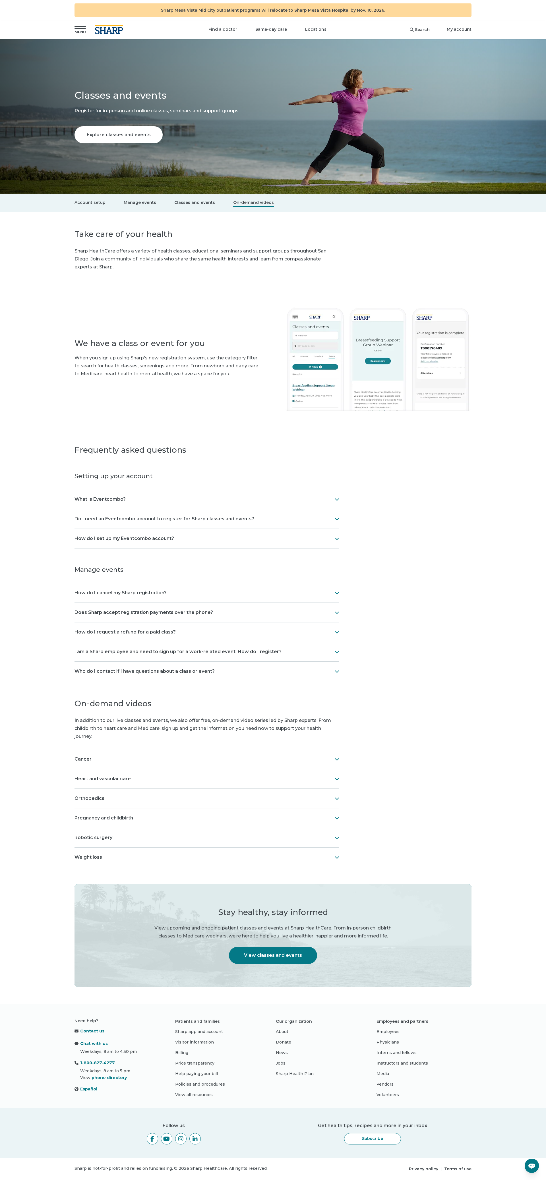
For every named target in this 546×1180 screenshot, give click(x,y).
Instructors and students (402, 1063)
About (282, 1031)
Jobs (281, 1063)
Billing (181, 1052)
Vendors (385, 1084)
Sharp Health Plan (295, 1073)
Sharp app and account (199, 1031)
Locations (315, 29)
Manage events (140, 202)
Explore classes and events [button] (119, 134)
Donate (283, 1042)
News (282, 1052)
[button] (80, 29)
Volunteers (388, 1094)
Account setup (90, 202)
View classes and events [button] (273, 955)
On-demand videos (253, 202)
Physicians (388, 1042)
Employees (388, 1031)
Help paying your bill (196, 1073)
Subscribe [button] (372, 1138)
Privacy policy (423, 1168)
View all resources (194, 1094)
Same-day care (271, 29)
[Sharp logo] (110, 29)
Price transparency (194, 1063)
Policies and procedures (200, 1084)
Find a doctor (222, 29)
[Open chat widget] (532, 1166)
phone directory (109, 1077)
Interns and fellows (397, 1052)
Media (383, 1073)
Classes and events (194, 202)
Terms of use (457, 1168)
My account (459, 29)
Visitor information (194, 1042)
